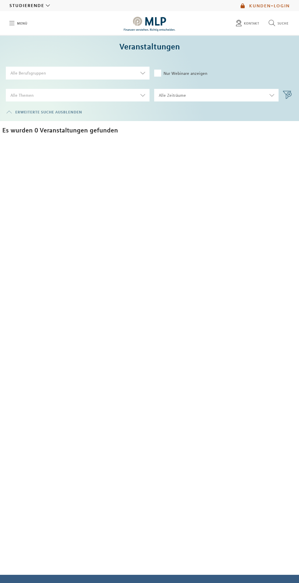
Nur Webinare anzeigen (185, 73)
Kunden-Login (268, 5)
